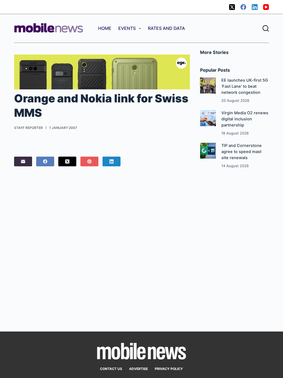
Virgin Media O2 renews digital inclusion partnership (244, 119)
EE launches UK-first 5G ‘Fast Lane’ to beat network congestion (244, 86)
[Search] (266, 28)
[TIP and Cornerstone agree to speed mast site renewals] (208, 151)
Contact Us (111, 369)
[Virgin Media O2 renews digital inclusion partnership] (208, 118)
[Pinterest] (89, 161)
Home (104, 28)
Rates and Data (166, 28)
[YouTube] (266, 7)
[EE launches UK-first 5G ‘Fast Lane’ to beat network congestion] (208, 85)
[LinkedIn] (255, 7)
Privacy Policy (169, 369)
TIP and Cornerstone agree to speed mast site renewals (241, 151)
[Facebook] (243, 7)
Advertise (138, 369)
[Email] (23, 161)
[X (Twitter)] (232, 7)
